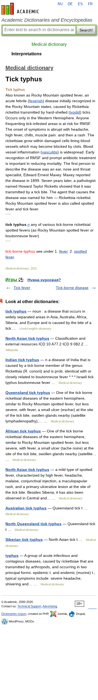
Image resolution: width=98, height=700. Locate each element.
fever (63, 251)
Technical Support (29, 606)
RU (60, 4)
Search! (86, 30)
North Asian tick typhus (27, 338)
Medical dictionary (49, 44)
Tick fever (22, 287)
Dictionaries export (13, 613)
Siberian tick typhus (24, 539)
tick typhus (15, 311)
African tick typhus (23, 431)
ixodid (75, 112)
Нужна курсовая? (44, 280)
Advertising (49, 606)
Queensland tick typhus (27, 392)
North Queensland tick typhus (33, 524)
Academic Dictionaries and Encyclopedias (46, 20)
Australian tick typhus (26, 508)
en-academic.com (21, 9)
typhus (12, 555)
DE (70, 4)
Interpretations (26, 54)
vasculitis (49, 152)
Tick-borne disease (72, 287)
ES (80, 4)
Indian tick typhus (22, 360)
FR (90, 4)
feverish (36, 101)
